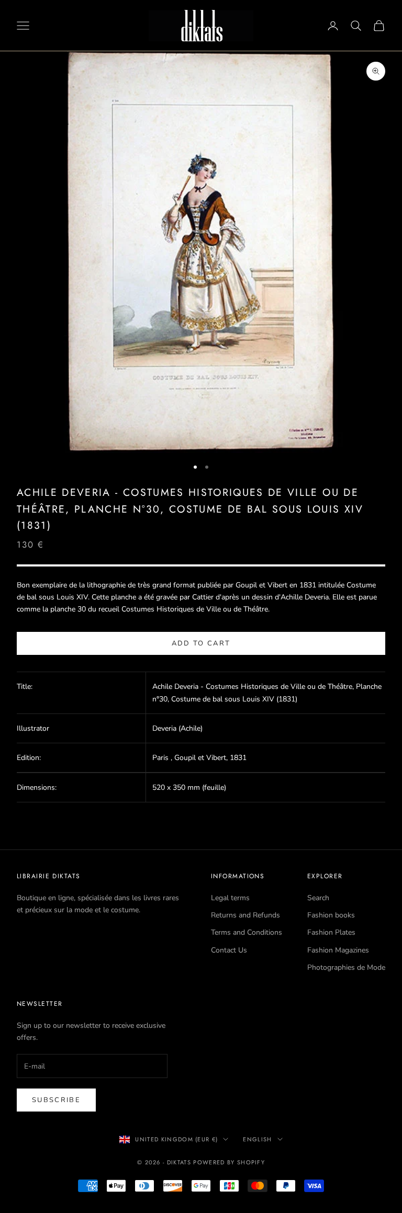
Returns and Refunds (245, 915)
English (257, 1139)
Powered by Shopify (229, 1162)
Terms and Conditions (246, 932)
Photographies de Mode (346, 967)
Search (318, 898)
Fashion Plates (331, 932)
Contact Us (229, 950)
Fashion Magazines (338, 950)
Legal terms (230, 898)
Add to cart (201, 643)
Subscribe (56, 1100)
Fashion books (331, 915)
